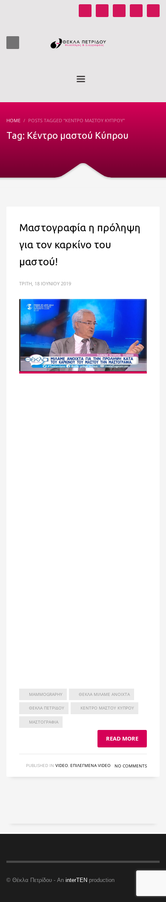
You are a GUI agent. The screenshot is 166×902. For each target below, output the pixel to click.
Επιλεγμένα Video (90, 765)
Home (13, 120)
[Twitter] (136, 10)
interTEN (76, 880)
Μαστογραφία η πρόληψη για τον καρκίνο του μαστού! (79, 244)
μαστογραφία (43, 722)
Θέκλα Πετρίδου (46, 708)
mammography (46, 694)
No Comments (130, 766)
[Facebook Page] (119, 10)
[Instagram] (102, 10)
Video (61, 765)
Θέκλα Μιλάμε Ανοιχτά (104, 694)
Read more (122, 738)
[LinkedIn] (153, 10)
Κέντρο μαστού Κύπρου (107, 708)
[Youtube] (85, 10)
